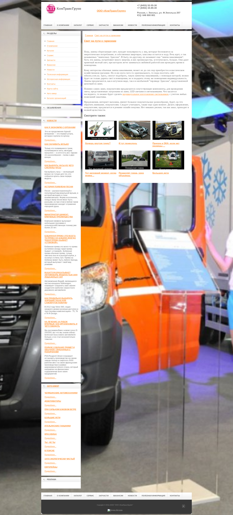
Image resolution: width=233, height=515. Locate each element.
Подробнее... (50, 140)
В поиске (50, 451)
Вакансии (51, 65)
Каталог (50, 51)
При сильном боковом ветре (60, 409)
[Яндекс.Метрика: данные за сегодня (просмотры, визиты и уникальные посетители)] (115, 510)
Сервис (50, 55)
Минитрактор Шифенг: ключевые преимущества (59, 216)
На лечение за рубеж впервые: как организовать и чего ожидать (61, 324)
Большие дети (52, 418)
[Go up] (183, 507)
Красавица (51, 434)
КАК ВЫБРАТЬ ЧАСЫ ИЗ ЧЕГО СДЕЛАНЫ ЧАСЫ (59, 166)
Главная (50, 41)
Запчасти (51, 60)
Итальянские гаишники (58, 426)
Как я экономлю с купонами (60, 127)
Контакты (51, 84)
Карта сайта (52, 89)
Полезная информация (57, 74)
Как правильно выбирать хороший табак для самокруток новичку (59, 300)
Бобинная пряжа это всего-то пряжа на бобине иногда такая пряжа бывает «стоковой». (60, 239)
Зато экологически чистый (60, 459)
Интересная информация (58, 79)
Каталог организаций (56, 98)
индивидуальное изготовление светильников (145, 94)
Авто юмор (52, 93)
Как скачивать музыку (57, 144)
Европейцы (51, 467)
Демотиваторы (53, 401)
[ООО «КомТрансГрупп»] (63, 11)
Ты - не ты (50, 442)
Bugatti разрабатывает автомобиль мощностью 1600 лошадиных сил (61, 275)
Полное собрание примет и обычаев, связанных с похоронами (60, 349)
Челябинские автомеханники (61, 393)
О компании (52, 46)
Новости (51, 70)
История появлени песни (59, 187)
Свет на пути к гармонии (100, 40)
